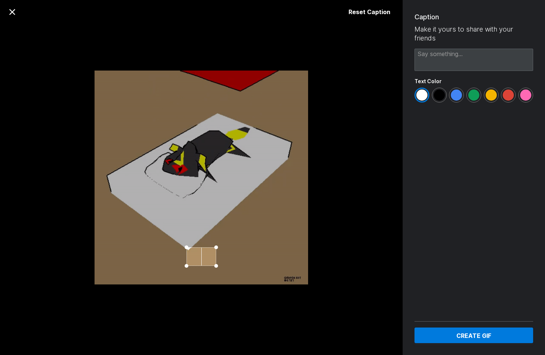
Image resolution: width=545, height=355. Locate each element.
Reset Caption (369, 12)
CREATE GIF (473, 335)
